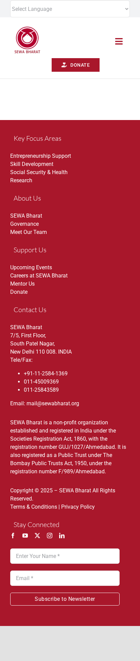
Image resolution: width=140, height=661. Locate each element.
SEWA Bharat (26, 216)
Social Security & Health (39, 172)
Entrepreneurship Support (40, 156)
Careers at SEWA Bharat (39, 275)
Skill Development (31, 164)
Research (21, 180)
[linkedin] (62, 535)
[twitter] (37, 535)
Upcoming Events (31, 267)
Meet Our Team (28, 232)
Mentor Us (22, 284)
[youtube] (25, 535)
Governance (24, 224)
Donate (19, 292)
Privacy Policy (78, 507)
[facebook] (13, 535)
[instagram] (49, 535)
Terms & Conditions (33, 507)
